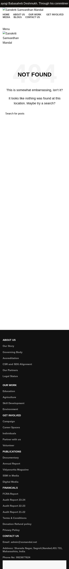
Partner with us (12, 439)
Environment (10, 409)
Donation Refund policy (17, 524)
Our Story (8, 346)
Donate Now (34, 22)
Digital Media (10, 481)
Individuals (9, 433)
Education (9, 391)
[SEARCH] (61, 113)
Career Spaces (11, 427)
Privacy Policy (11, 530)
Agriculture (9, 397)
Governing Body (12, 352)
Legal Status (10, 376)
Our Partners (10, 370)
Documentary (11, 457)
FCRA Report (10, 493)
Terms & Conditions (15, 518)
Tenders (34, 52)
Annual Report (11, 463)
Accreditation (11, 358)
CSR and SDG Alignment (17, 364)
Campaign (9, 421)
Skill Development (13, 403)
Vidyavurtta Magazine (16, 469)
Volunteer (8, 445)
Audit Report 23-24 (14, 499)
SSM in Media (11, 475)
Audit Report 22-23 (14, 505)
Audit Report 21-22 (14, 512)
